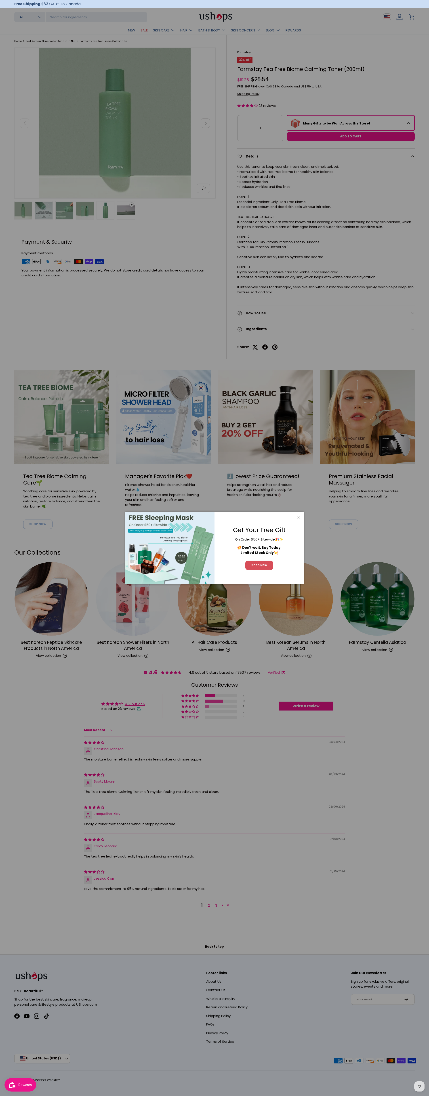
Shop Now (259, 565)
